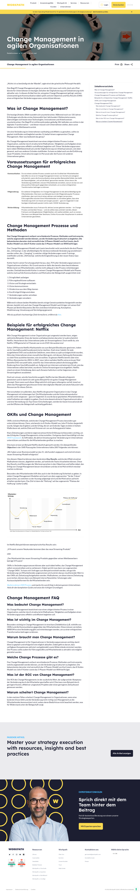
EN (114, 853)
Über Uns (61, 854)
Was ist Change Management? (104, 90)
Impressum (9, 889)
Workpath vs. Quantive (39, 872)
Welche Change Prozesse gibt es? (107, 115)
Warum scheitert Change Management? (109, 121)
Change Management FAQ (103, 103)
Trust (60, 865)
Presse (87, 861)
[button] (33, 3)
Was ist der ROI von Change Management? (110, 118)
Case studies (35, 858)
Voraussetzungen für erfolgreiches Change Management (113, 92)
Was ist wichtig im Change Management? (109, 109)
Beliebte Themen (37, 865)
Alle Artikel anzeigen (122, 753)
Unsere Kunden (63, 861)
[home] (15, 5)
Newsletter (35, 861)
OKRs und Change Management (105, 101)
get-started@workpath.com (93, 854)
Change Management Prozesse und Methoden (109, 95)
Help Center (62, 868)
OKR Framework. (14, 438)
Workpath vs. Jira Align (39, 879)
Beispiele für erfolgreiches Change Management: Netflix (113, 98)
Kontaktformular (90, 858)
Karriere (61, 858)
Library (34, 854)
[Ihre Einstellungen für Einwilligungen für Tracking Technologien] (136, 889)
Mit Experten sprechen (91, 826)
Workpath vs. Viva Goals (39, 868)
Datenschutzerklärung (21, 889)
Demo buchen (118, 5)
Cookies (33, 889)
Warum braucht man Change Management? (110, 112)
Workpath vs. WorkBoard (39, 875)
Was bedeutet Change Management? (108, 106)
